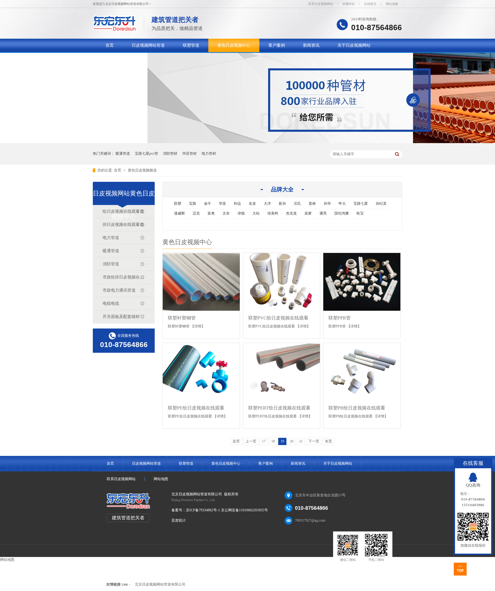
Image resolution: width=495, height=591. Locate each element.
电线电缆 (111, 303)
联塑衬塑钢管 (182, 318)
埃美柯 (272, 213)
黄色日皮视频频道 (142, 170)
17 (264, 441)
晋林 (312, 204)
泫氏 (297, 204)
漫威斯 (179, 213)
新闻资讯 (311, 45)
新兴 (282, 204)
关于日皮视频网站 (353, 45)
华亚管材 (189, 153)
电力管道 (111, 237)
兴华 (327, 204)
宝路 (192, 204)
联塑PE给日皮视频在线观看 (196, 408)
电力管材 (209, 153)
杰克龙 (291, 213)
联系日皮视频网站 (320, 4)
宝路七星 (360, 204)
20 (291, 441)
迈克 (196, 213)
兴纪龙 (381, 204)
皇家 (308, 213)
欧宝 (360, 213)
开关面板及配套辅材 (121, 316)
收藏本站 (348, 4)
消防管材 (170, 153)
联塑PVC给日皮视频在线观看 (278, 318)
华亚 (222, 204)
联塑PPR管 (339, 318)
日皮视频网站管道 (148, 45)
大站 (256, 213)
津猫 (241, 213)
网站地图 (392, 4)
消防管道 (111, 264)
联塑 (177, 204)
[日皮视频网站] (114, 30)
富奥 (211, 213)
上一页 (250, 441)
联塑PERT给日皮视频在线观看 (279, 408)
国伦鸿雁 (341, 213)
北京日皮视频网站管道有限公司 (160, 584)
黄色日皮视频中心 (233, 45)
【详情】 (198, 326)
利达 (237, 204)
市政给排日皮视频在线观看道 (123, 277)
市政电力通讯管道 (119, 290)
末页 (328, 441)
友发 (252, 204)
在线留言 (370, 4)
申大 (342, 204)
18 (273, 441)
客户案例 (276, 45)
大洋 (267, 204)
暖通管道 (123, 153)
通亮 (323, 213)
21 (301, 441)
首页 (109, 45)
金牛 (207, 204)
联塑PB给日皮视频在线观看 (356, 408)
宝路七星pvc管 (146, 153)
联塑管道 (191, 45)
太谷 (226, 213)
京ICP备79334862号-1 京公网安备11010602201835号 (227, 510)
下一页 (313, 441)
